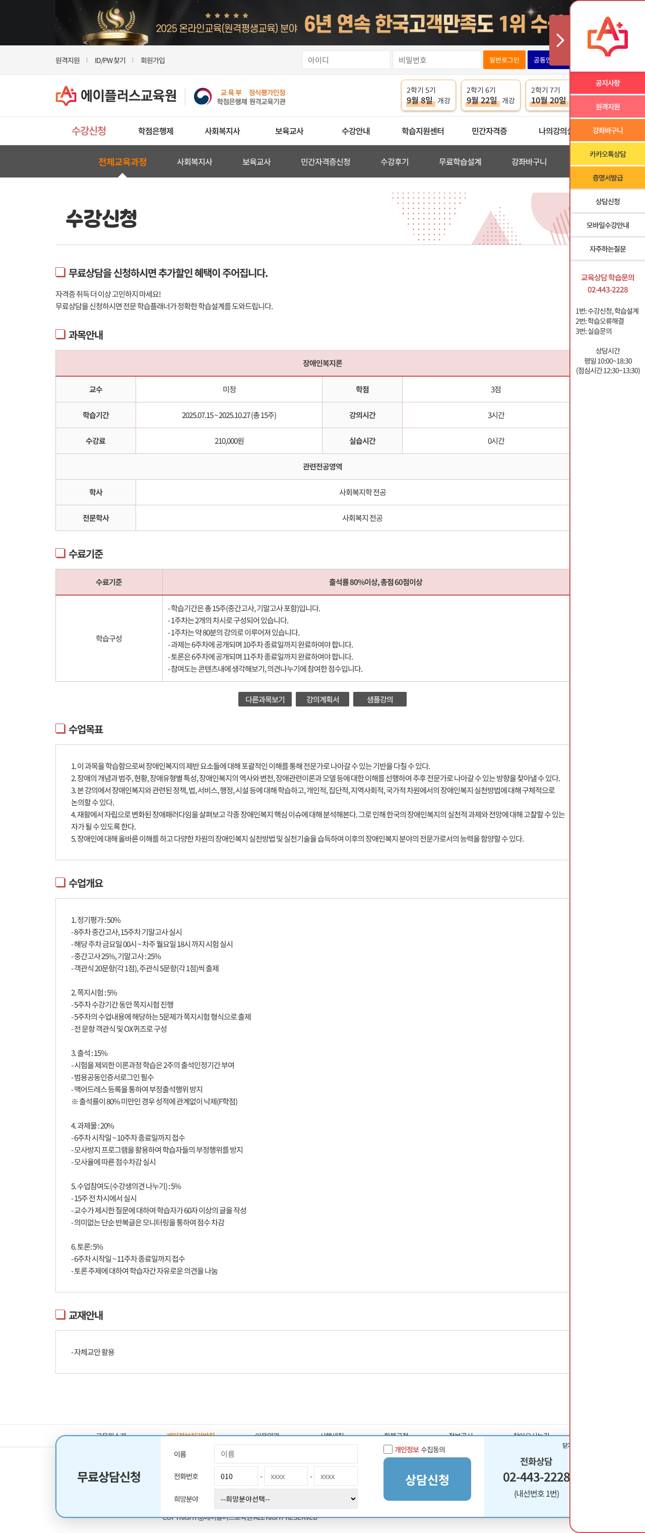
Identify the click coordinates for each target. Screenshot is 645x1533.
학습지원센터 (423, 131)
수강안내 (356, 131)
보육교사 (289, 131)
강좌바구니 (529, 161)
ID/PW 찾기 (110, 60)
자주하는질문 (608, 249)
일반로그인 (504, 60)
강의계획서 (322, 699)
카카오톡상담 (608, 154)
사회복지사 (222, 131)
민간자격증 (489, 131)
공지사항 (608, 83)
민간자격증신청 (325, 161)
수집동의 (420, 1449)
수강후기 (394, 161)
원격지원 (67, 60)
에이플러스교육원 (170, 95)
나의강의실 (556, 131)
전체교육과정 (122, 161)
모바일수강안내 (608, 225)
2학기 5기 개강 (428, 95)
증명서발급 (608, 177)
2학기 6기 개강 (491, 95)
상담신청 (608, 201)
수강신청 (89, 130)
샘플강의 (380, 699)
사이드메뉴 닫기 (559, 40)
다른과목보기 (265, 699)
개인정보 (407, 1449)
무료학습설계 (460, 161)
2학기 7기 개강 (557, 95)
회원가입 (153, 60)
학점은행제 (155, 131)
